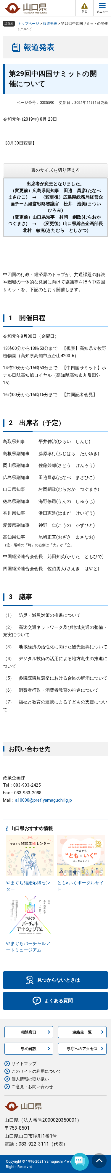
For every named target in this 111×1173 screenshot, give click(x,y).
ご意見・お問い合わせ (32, 1086)
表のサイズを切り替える (55, 170)
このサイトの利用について (36, 1071)
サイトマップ (24, 1063)
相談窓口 (28, 1032)
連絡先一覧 (82, 1032)
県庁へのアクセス (82, 1048)
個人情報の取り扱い (30, 1079)
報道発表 (50, 24)
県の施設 (28, 1048)
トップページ (28, 24)
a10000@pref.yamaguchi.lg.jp (43, 800)
